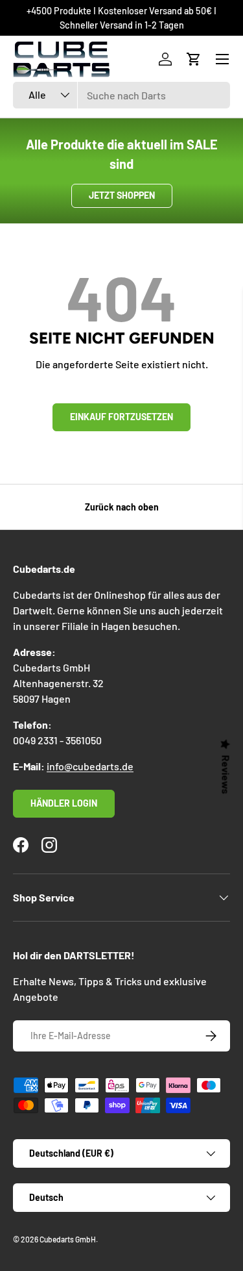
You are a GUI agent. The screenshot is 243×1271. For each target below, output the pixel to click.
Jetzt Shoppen (122, 195)
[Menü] (222, 59)
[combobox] (121, 95)
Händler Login (63, 803)
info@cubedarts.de (90, 766)
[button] (193, 59)
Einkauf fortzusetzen (121, 416)
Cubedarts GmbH (68, 1239)
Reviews (226, 774)
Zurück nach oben (122, 506)
